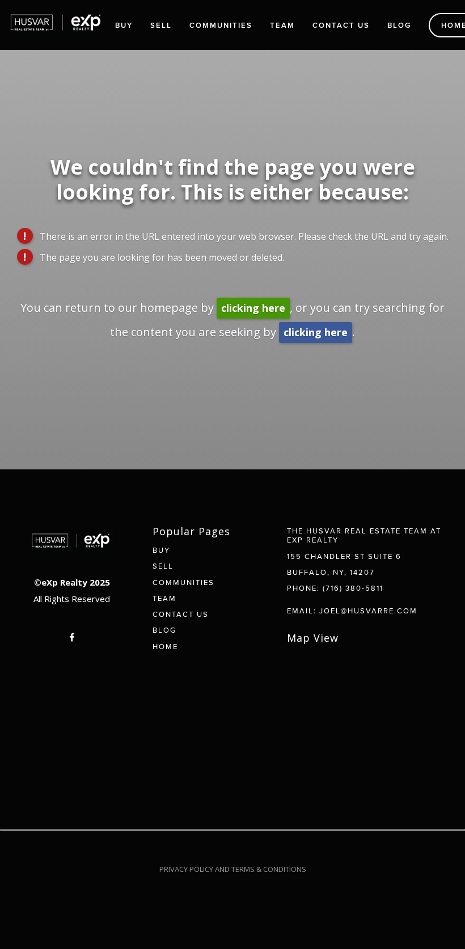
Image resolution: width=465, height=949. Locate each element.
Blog (399, 25)
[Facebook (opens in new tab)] (72, 637)
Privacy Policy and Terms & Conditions (232, 869)
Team (282, 25)
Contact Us (341, 25)
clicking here (253, 308)
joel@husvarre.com (368, 610)
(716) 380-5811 (353, 588)
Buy (124, 25)
